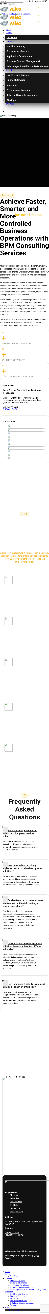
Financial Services (17, 1296)
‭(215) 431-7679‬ (12, 1232)
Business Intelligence (18, 1283)
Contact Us (15, 1208)
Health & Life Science (19, 1294)
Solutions (8, 1278)
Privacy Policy (16, 1212)
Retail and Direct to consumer (22, 1303)
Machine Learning (17, 1281)
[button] (18, 1076)
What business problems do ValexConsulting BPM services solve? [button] (20, 833)
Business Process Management (22, 1287)
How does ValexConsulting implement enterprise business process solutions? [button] (23, 868)
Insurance (14, 1298)
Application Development (20, 1285)
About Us (14, 1195)
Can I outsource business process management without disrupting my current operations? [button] (23, 903)
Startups (13, 1305)
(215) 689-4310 (12, 1235)
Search (11, 4)
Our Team (14, 1276)
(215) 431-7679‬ (10, 409)
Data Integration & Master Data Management (28, 1289)
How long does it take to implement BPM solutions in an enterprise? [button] (24, 985)
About (7, 1274)
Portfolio (14, 1205)
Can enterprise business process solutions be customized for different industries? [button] (22, 946)
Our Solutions (16, 1201)
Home (7, 1272)
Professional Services (18, 1301)
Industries (14, 1198)
